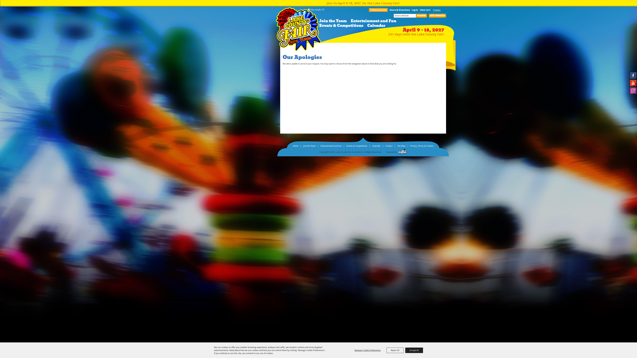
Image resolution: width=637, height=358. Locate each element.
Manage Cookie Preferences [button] (367, 350)
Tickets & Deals (378, 9)
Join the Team (333, 21)
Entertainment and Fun (373, 21)
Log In (415, 9)
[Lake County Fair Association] (298, 30)
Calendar (376, 26)
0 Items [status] (436, 9)
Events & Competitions (341, 26)
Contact (388, 146)
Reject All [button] (395, 350)
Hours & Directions (399, 9)
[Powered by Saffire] (402, 152)
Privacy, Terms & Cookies (421, 146)
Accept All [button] (414, 350)
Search (421, 15)
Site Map (401, 146)
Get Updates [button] (437, 15)
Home (295, 146)
